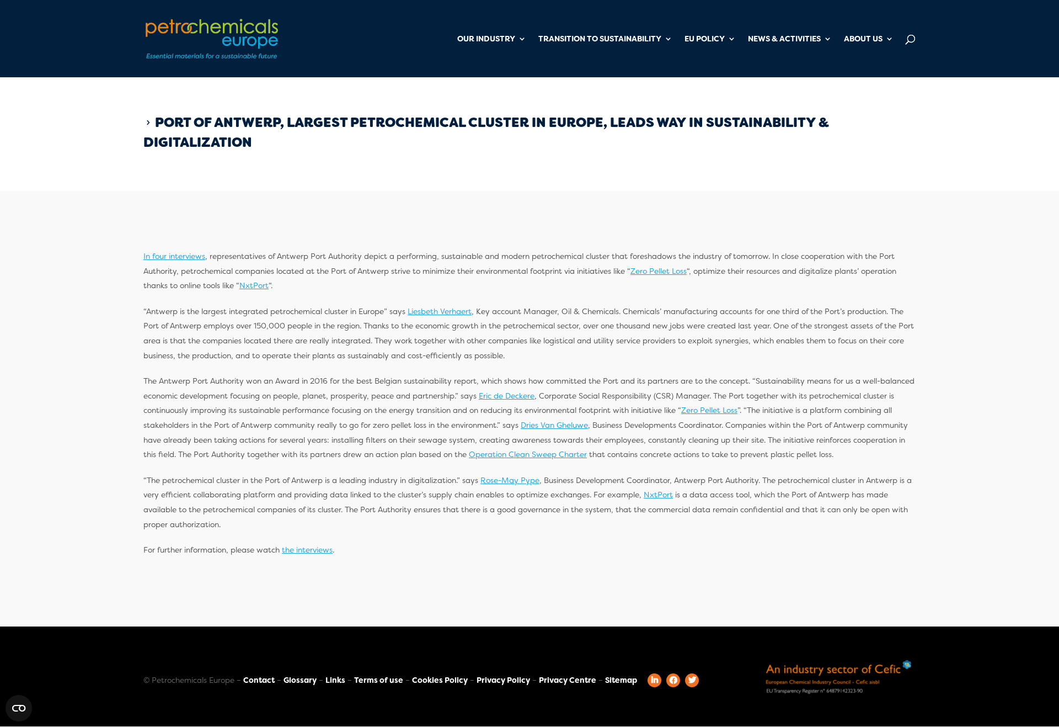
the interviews (307, 550)
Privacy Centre (567, 680)
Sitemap (621, 680)
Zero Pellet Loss (658, 271)
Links (335, 680)
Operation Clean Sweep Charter (528, 454)
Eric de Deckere (506, 396)
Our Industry (486, 39)
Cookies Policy (440, 680)
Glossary (300, 680)
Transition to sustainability (599, 39)
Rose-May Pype (509, 480)
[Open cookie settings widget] (19, 708)
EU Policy (704, 39)
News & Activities (784, 39)
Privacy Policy (503, 680)
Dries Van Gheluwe (554, 425)
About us (863, 39)
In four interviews (174, 256)
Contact (259, 680)
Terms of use (378, 680)
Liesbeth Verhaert (440, 311)
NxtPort (254, 285)
